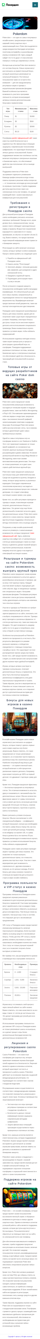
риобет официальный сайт (22, 138)
